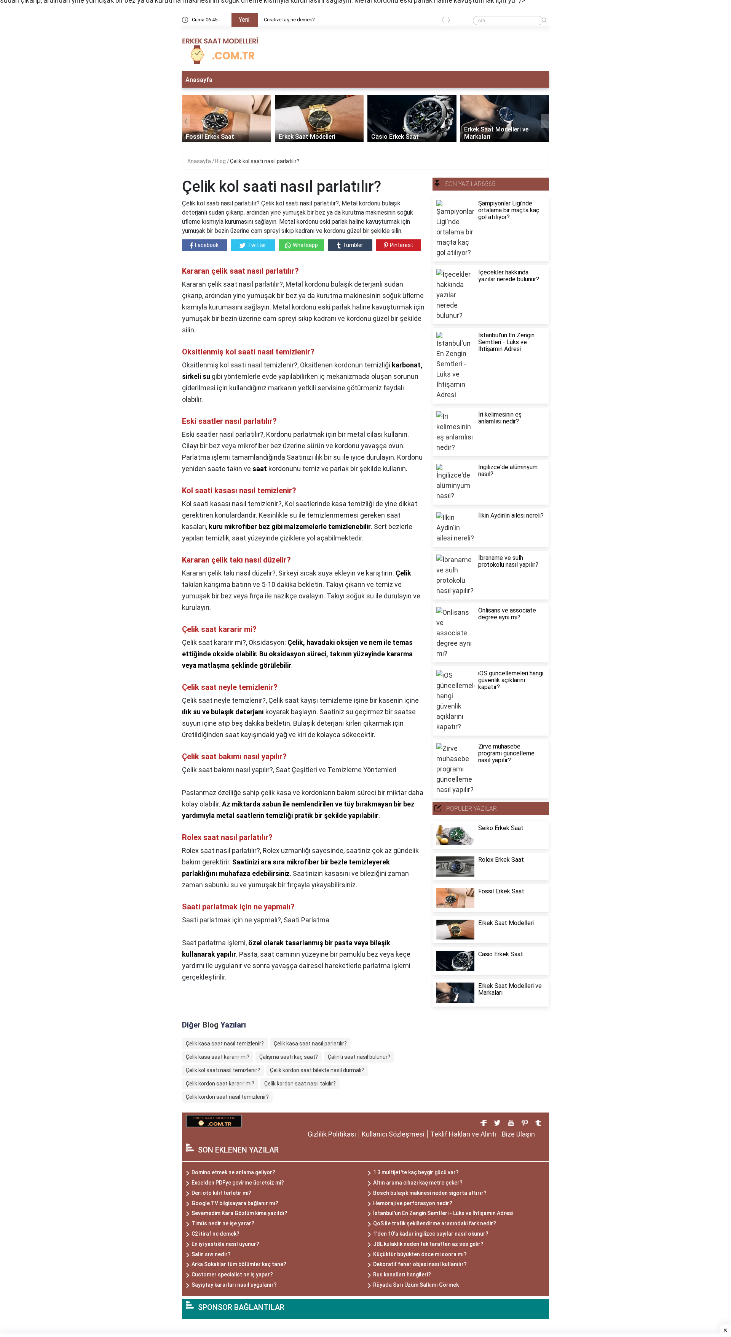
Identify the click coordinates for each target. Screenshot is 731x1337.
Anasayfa (198, 79)
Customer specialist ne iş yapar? (232, 1274)
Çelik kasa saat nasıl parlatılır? (310, 1043)
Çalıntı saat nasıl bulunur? (359, 1057)
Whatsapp (305, 245)
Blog (221, 161)
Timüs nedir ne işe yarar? (223, 1223)
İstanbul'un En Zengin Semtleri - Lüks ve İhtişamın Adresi (443, 1213)
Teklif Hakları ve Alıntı (463, 1134)
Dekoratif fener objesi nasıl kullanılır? (420, 1264)
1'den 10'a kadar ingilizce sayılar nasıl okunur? (430, 1234)
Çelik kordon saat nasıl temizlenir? (227, 1097)
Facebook (207, 245)
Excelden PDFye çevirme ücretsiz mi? (238, 1183)
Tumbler (353, 245)
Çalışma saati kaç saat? (288, 1057)
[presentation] (443, 21)
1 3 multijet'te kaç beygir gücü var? (416, 1172)
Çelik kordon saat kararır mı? (220, 1084)
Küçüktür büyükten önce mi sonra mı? (420, 1254)
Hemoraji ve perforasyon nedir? (412, 1203)
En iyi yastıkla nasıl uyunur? (225, 1244)
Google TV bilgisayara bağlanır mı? (235, 1203)
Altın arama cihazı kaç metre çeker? (418, 1183)
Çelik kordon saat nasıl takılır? (300, 1084)
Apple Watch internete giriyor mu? (362, 19)
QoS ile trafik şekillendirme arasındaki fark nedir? (434, 1223)
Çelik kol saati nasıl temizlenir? (223, 1070)
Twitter (256, 245)
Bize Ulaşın (518, 1134)
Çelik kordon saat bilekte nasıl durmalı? (317, 1070)
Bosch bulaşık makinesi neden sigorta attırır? (430, 1193)
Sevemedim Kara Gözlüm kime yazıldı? (239, 1213)
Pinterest (401, 245)
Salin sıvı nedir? (211, 1254)
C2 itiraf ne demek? (215, 1234)
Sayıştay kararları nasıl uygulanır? (234, 1285)
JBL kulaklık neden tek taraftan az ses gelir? (428, 1244)
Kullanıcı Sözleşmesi (393, 1134)
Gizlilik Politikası (332, 1134)
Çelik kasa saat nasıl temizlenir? (225, 1043)
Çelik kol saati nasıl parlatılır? (264, 161)
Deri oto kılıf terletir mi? (221, 1193)
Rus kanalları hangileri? (402, 1274)
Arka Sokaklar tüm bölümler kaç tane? (239, 1264)
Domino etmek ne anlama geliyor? (233, 1172)
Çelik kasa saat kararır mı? (217, 1057)
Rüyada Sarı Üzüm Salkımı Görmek (416, 1285)
